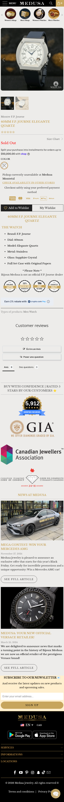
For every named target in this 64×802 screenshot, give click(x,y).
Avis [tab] (6, 367)
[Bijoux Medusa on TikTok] (43, 773)
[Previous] (4, 60)
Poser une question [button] (33, 356)
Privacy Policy (47, 791)
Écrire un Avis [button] (33, 348)
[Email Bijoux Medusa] (48, 773)
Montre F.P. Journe (12, 116)
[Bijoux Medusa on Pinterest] (26, 773)
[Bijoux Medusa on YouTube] (21, 773)
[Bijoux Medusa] (32, 3)
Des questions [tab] (26, 367)
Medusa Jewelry (24, 782)
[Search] (52, 3)
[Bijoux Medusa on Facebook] (15, 773)
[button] (55, 793)
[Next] (60, 60)
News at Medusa (32, 495)
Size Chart (53, 139)
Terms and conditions (21, 791)
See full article (19, 579)
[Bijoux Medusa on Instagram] (32, 773)
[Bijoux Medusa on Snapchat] (38, 773)
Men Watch (30, 312)
